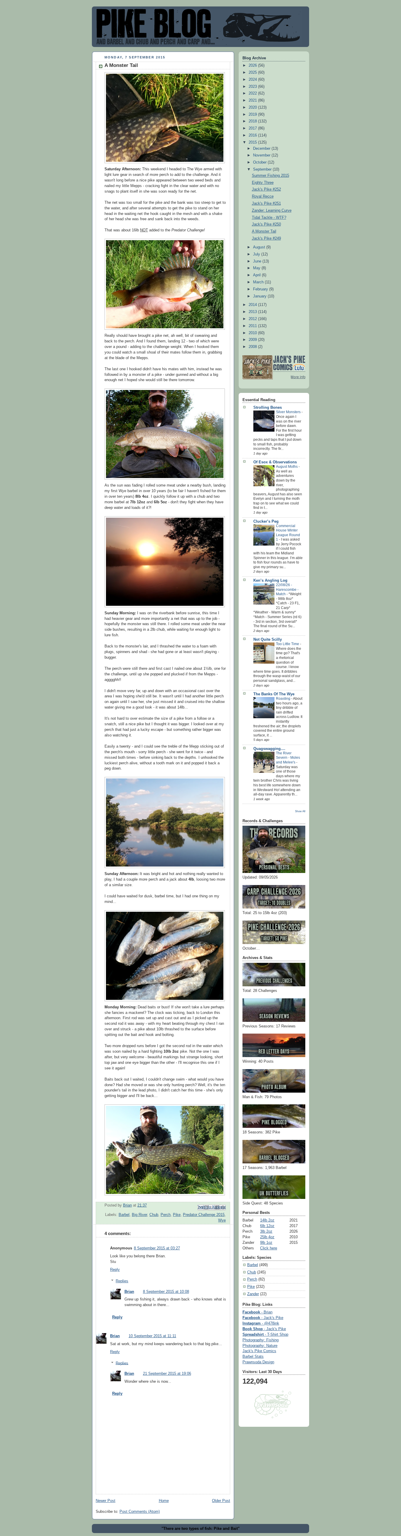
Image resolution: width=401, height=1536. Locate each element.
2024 (253, 80)
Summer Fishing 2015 (270, 176)
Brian (129, 1292)
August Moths (287, 467)
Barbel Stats (253, 1357)
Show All (300, 811)
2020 (253, 107)
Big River (139, 1215)
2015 (253, 142)
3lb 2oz (266, 1231)
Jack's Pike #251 (266, 203)
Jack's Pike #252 (266, 189)
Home (164, 1501)
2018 (253, 121)
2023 (253, 87)
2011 (253, 326)
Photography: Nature (259, 1346)
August (259, 247)
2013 (253, 312)
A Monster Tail (264, 231)
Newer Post (105, 1501)
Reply (115, 1270)
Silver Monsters (288, 412)
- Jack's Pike (262, 1318)
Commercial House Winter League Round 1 (288, 533)
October (260, 162)
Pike (177, 1215)
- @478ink (260, 1323)
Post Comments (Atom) (139, 1512)
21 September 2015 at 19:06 (167, 1374)
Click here (268, 1248)
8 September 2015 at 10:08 (166, 1292)
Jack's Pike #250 (266, 224)
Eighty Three (263, 183)
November (262, 155)
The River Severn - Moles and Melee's (288, 757)
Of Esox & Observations (275, 462)
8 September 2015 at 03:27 (157, 1248)
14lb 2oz (267, 1220)
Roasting (283, 699)
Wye (222, 1220)
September (263, 169)
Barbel (124, 1215)
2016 (253, 135)
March (259, 282)
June (257, 261)
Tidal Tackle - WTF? (269, 218)
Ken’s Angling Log (270, 580)
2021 (253, 100)
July (257, 254)
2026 (253, 65)
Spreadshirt (265, 1335)
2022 (253, 93)
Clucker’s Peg (266, 521)
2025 (253, 72)
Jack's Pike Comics (259, 1351)
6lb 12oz (267, 1226)
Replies (122, 1281)
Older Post (221, 1501)
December (262, 149)
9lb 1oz (266, 1243)
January (260, 296)
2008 (253, 347)
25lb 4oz (267, 1237)
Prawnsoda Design (258, 1362)
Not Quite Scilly (267, 639)
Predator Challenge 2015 (204, 1215)
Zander (253, 1294)
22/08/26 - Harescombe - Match (287, 589)
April (257, 275)
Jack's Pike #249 (266, 238)
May (257, 268)
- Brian (257, 1312)
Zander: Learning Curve (272, 210)
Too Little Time (288, 644)
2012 (253, 319)
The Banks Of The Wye (273, 694)
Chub (153, 1215)
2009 (253, 340)
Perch (166, 1215)
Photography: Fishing (260, 1340)
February (261, 289)
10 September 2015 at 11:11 (152, 1336)
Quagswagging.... (269, 749)
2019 (253, 114)
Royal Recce (263, 196)
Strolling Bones (267, 408)
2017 (253, 128)
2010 (253, 333)
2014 (253, 305)
